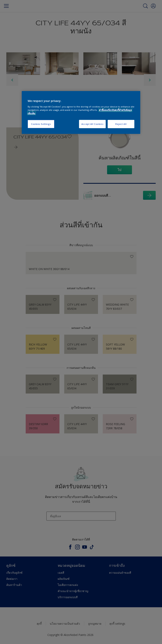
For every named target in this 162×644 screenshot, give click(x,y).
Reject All (121, 123)
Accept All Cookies (92, 123)
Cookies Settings (41, 123)
